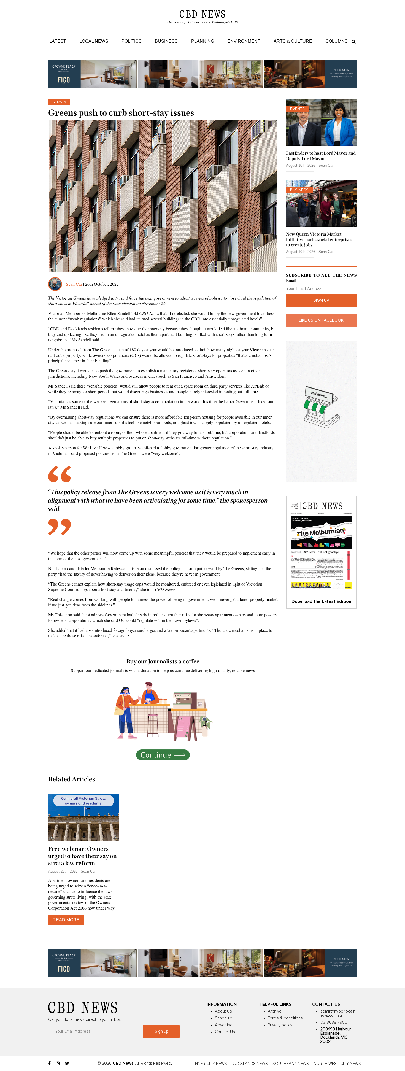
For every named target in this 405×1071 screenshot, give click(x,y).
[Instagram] (58, 1063)
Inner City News (210, 1064)
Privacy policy (280, 1025)
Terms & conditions (285, 1018)
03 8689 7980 (333, 1022)
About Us (223, 1011)
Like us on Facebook (321, 320)
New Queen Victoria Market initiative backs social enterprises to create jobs (319, 239)
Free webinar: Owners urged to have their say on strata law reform (82, 856)
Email (291, 280)
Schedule (223, 1018)
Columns (336, 41)
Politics (131, 41)
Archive (275, 1011)
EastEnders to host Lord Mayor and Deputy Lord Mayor (321, 155)
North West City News (337, 1064)
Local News (93, 41)
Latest (57, 41)
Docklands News (250, 1064)
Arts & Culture (293, 41)
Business (166, 41)
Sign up (321, 300)
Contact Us (225, 1032)
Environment (243, 41)
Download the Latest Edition (321, 601)
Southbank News (290, 1064)
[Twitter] (67, 1063)
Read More (66, 920)
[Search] (352, 41)
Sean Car (74, 284)
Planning (202, 41)
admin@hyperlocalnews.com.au (337, 1013)
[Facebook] (49, 1063)
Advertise (224, 1025)
